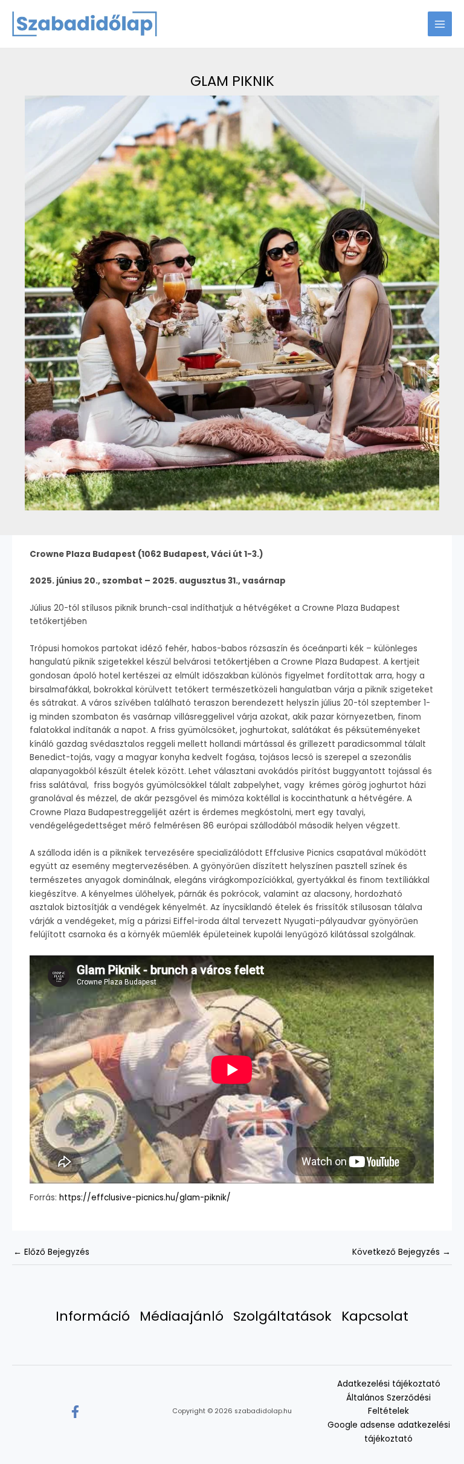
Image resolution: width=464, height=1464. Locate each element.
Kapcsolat (374, 1317)
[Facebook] (75, 1411)
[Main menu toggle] (440, 23)
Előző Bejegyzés (51, 1252)
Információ (93, 1317)
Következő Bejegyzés (401, 1252)
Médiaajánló (182, 1317)
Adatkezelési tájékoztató (388, 1384)
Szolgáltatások (282, 1317)
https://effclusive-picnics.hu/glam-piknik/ (145, 1197)
